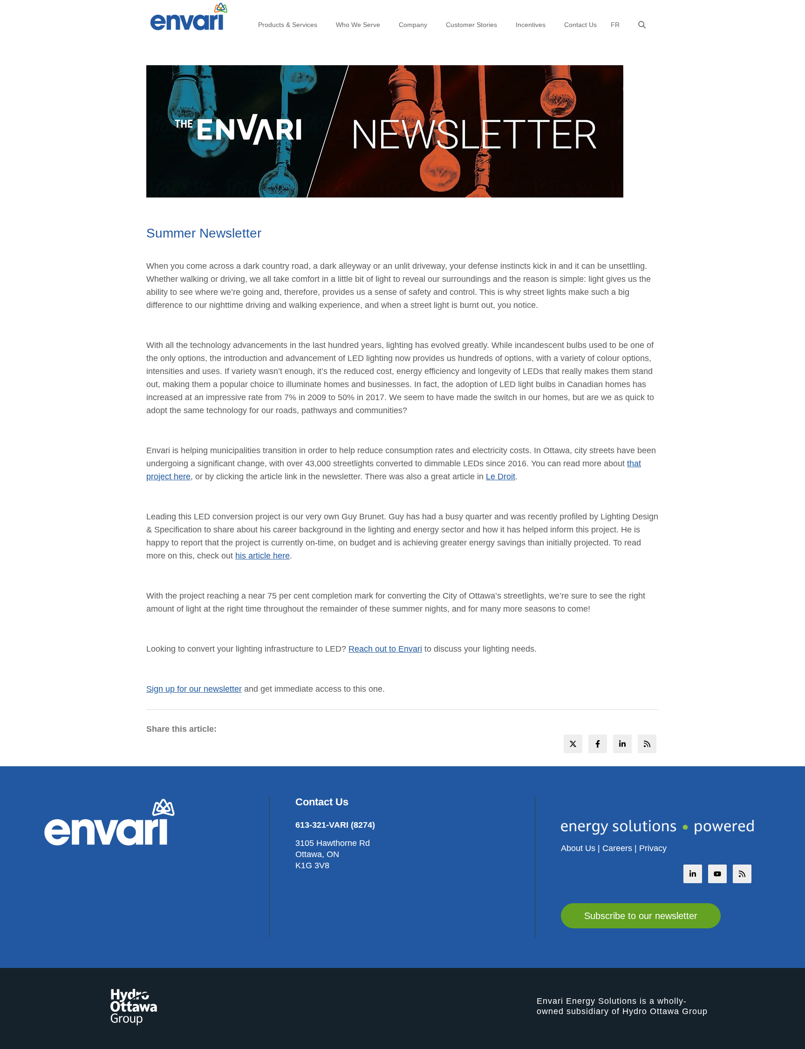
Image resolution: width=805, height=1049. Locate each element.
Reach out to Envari (385, 649)
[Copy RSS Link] (742, 874)
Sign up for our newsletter (194, 689)
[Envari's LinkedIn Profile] (692, 874)
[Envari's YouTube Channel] (717, 874)
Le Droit (500, 476)
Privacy (653, 848)
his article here (262, 555)
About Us (578, 848)
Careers (617, 848)
